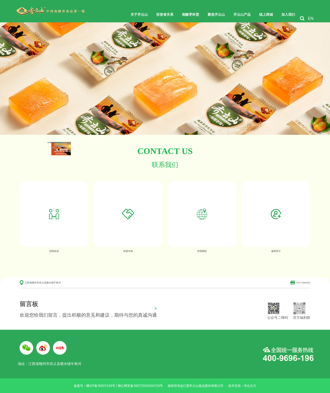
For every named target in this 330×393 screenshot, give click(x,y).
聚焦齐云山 (216, 14)
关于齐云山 (139, 14)
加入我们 (288, 14)
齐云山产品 (242, 14)
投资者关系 (165, 14)
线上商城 (266, 14)
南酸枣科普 (190, 14)
